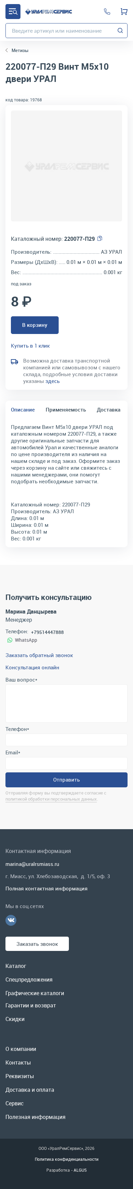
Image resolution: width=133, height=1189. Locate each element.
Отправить (66, 779)
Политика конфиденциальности (67, 1159)
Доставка (108, 409)
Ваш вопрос (21, 679)
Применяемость (66, 409)
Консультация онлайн (32, 667)
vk (10, 920)
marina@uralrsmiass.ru (32, 863)
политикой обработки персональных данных (51, 799)
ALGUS (80, 1170)
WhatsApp (26, 640)
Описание (23, 409)
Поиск (120, 30)
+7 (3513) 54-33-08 (107, 11)
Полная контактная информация (46, 888)
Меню (12, 11)
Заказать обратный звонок (39, 655)
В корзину (34, 324)
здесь (52, 381)
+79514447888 (47, 632)
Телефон (17, 728)
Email (12, 752)
